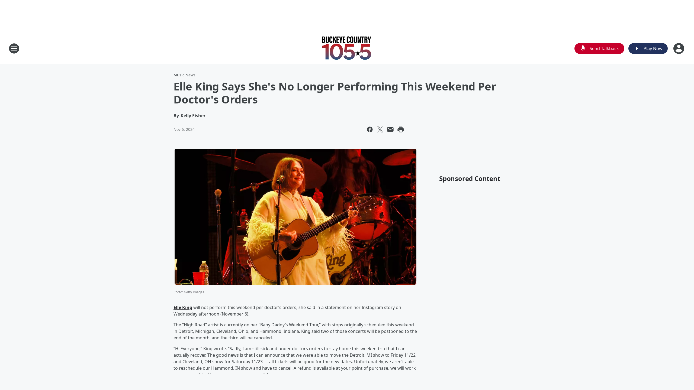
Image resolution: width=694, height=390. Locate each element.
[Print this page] (400, 129)
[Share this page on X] (380, 129)
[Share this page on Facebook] (370, 129)
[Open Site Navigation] (14, 48)
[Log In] (679, 48)
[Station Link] (347, 48)
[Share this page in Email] (390, 129)
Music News (184, 74)
